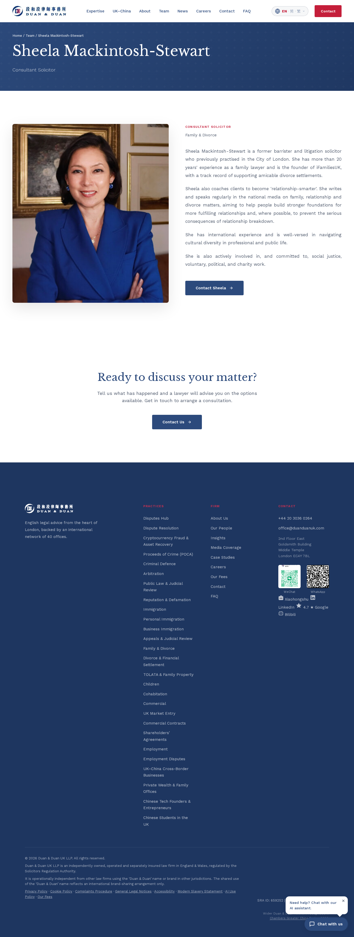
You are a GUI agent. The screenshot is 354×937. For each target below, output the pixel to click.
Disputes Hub (156, 518)
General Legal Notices (133, 891)
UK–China (122, 11)
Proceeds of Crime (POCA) (168, 554)
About (145, 11)
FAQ (247, 11)
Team (164, 11)
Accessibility (164, 891)
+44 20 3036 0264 (295, 518)
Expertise (95, 11)
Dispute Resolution (161, 528)
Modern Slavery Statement (200, 891)
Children (151, 684)
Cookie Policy (61, 891)
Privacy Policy (36, 891)
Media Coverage (226, 547)
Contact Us (173, 422)
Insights (218, 538)
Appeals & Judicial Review (168, 638)
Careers (203, 11)
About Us (219, 518)
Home (17, 36)
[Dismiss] (343, 901)
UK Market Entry (159, 713)
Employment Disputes (164, 759)
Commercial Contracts (164, 723)
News (183, 11)
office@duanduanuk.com (301, 528)
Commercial (154, 703)
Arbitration (153, 573)
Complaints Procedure (93, 891)
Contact (227, 11)
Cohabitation (155, 694)
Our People (221, 528)
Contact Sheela (211, 288)
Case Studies (223, 557)
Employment (155, 749)
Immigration (154, 609)
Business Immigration (163, 629)
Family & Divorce (159, 648)
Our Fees (219, 576)
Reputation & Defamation (167, 599)
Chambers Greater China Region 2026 (299, 918)
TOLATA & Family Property (168, 674)
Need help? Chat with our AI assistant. (313, 905)
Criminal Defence (159, 564)
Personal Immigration (163, 619)
